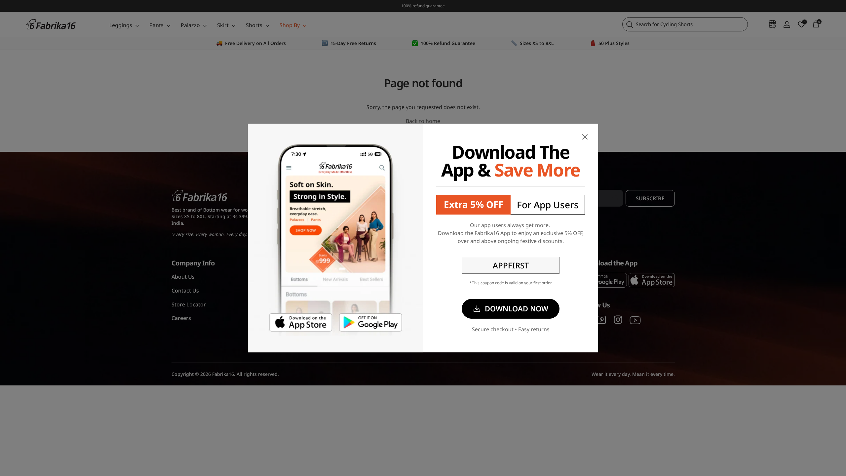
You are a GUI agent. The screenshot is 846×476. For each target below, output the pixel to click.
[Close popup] (585, 136)
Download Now (516, 308)
